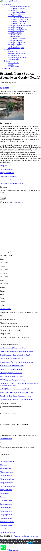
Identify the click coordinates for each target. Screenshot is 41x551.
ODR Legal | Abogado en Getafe (11, 373)
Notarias (7, 61)
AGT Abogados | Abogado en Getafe (12, 380)
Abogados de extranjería (16, 14)
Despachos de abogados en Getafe (11, 180)
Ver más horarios (5, 309)
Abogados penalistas (15, 44)
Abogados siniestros (19, 8)
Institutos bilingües (6, 507)
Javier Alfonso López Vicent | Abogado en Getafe (16, 362)
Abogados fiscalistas (19, 38)
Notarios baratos (13, 66)
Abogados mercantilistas (16, 42)
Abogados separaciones (20, 19)
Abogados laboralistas (15, 40)
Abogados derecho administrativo (19, 25)
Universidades (4, 529)
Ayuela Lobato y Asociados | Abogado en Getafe (16, 399)
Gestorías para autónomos (17, 57)
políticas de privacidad (17, 202)
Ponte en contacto (6, 439)
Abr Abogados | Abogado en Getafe (12, 358)
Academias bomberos (7, 522)
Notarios (11, 65)
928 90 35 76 (4, 88)
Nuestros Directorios (7, 461)
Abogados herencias (19, 23)
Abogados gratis (13, 46)
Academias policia (6, 518)
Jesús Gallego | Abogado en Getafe (11, 376)
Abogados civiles (14, 10)
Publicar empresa (12, 550)
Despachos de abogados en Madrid (11, 183)
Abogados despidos (14, 34)
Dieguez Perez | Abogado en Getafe (12, 369)
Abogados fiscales (14, 36)
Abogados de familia (15, 16)
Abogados (7, 4)
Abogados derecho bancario (17, 29)
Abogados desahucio (15, 33)
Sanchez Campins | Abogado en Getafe (13, 348)
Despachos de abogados (16, 48)
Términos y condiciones (21, 536)
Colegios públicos (6, 500)
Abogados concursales (15, 27)
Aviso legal (34, 536)
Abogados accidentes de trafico (18, 6)
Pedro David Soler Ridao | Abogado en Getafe (15, 396)
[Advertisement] (20, 225)
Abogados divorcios (19, 21)
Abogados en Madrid (7, 173)
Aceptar (30, 543)
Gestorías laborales (14, 55)
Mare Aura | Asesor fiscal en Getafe (12, 366)
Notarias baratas (13, 63)
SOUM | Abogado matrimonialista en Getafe (15, 389)
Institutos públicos (6, 511)
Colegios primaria (6, 504)
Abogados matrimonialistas (22, 18)
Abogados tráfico (5, 493)
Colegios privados (6, 515)
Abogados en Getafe (7, 169)
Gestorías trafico (13, 59)
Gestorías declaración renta (17, 53)
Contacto (7, 68)
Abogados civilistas (19, 12)
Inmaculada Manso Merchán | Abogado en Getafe (16, 351)
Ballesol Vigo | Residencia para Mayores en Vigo (16, 392)
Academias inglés (6, 525)
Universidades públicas (7, 532)
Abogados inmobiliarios (16, 31)
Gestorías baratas (14, 51)
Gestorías (7, 50)
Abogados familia (6, 490)
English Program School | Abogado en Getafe (15, 355)
